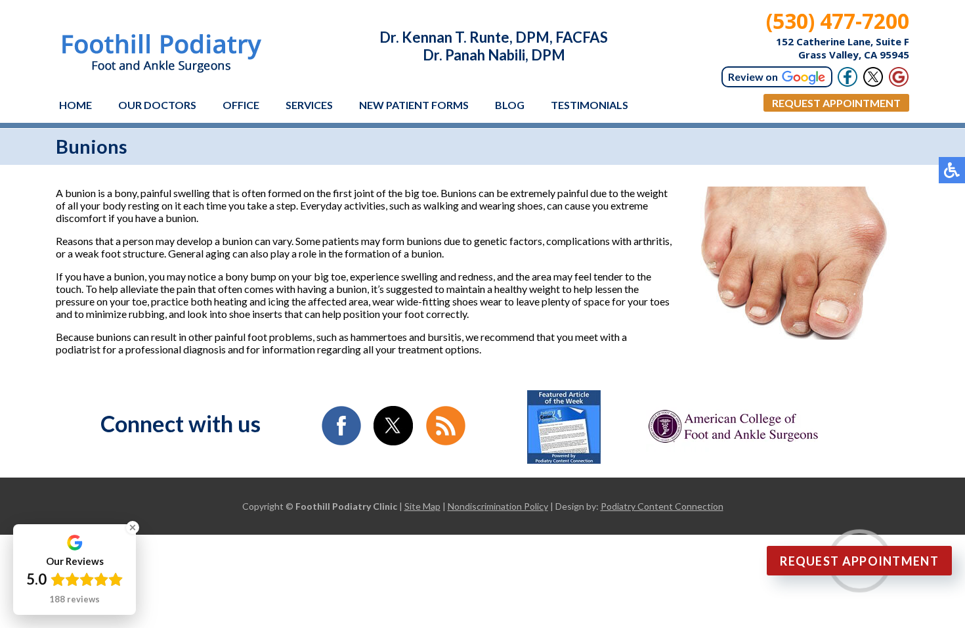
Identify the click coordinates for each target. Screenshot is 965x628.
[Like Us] (847, 76)
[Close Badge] (132, 527)
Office (241, 105)
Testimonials (589, 105)
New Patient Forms (414, 105)
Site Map (422, 506)
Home (75, 105)
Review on (753, 76)
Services (309, 105)
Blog (510, 105)
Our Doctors (157, 105)
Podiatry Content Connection (662, 506)
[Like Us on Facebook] (341, 441)
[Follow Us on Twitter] (393, 441)
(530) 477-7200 (837, 21)
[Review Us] (898, 76)
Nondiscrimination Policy (498, 506)
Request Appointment (836, 103)
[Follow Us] (873, 76)
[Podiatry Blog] (445, 441)
